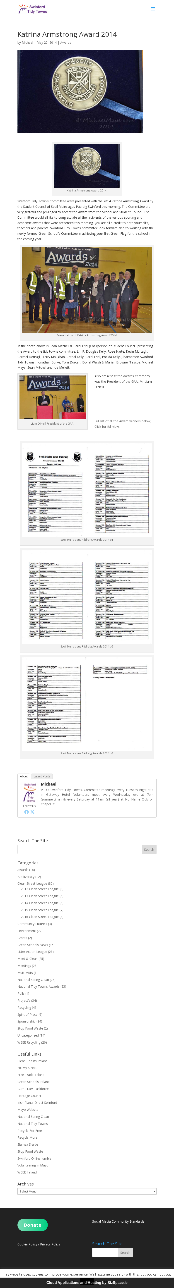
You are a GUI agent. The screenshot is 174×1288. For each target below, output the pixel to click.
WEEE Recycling (28, 1042)
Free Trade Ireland (30, 1075)
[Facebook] (26, 812)
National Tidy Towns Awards (38, 986)
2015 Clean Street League (40, 910)
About (24, 776)
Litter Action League (32, 951)
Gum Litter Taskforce (33, 1089)
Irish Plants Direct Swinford (37, 1102)
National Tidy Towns (32, 1123)
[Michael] (29, 800)
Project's (23, 1000)
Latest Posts (42, 776)
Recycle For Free (29, 1130)
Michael (27, 42)
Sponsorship (26, 1021)
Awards (65, 42)
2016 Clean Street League (40, 917)
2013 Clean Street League (40, 896)
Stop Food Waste (30, 1028)
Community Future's (32, 924)
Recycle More (27, 1137)
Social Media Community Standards (118, 1221)
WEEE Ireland (27, 1172)
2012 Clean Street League (40, 889)
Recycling (24, 1007)
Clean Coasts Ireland (32, 1061)
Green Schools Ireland (33, 1082)
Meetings (24, 965)
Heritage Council (29, 1096)
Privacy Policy (50, 1244)
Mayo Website (28, 1109)
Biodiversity (25, 877)
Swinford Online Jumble (34, 1158)
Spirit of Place (27, 1014)
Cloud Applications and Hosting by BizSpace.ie (87, 1283)
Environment (26, 931)
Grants (22, 938)
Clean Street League (32, 883)
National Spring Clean (33, 979)
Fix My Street (27, 1068)
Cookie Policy (27, 1244)
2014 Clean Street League (40, 903)
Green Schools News (32, 945)
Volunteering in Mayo (32, 1165)
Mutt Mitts (25, 972)
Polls (20, 993)
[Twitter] (32, 812)
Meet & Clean (27, 958)
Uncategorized (28, 1035)
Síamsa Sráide (27, 1144)
